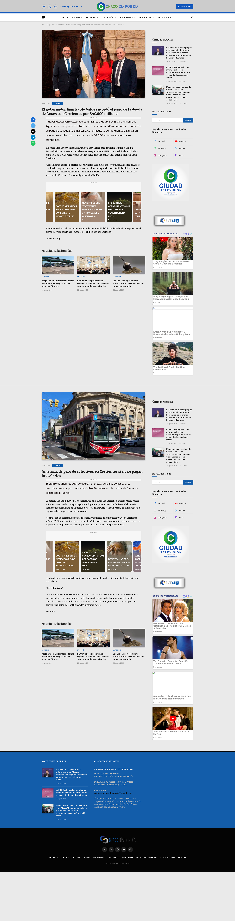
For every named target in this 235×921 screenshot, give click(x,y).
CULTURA (65, 857)
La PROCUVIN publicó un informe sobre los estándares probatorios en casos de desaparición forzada (178, 72)
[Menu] (43, 17)
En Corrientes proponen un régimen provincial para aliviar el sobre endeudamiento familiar (93, 283)
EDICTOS (182, 857)
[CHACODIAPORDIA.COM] (117, 6)
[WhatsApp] (33, 143)
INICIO (65, 17)
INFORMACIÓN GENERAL (94, 857)
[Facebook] (33, 119)
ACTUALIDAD (164, 17)
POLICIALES (145, 17)
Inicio (43, 25)
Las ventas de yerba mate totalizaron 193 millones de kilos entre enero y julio (128, 283)
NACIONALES (126, 17)
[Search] (192, 17)
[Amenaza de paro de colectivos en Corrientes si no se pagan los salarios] (93, 426)
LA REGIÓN (108, 17)
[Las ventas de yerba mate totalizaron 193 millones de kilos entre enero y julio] (129, 265)
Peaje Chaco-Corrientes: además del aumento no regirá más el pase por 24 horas (58, 283)
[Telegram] (33, 137)
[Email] (33, 131)
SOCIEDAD (53, 857)
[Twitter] (33, 125)
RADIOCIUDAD (184, 7)
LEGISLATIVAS (127, 857)
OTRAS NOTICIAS (167, 857)
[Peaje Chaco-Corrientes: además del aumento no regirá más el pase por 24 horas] (58, 265)
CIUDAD (76, 17)
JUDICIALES (113, 857)
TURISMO (76, 857)
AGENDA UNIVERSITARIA (146, 857)
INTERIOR (91, 17)
